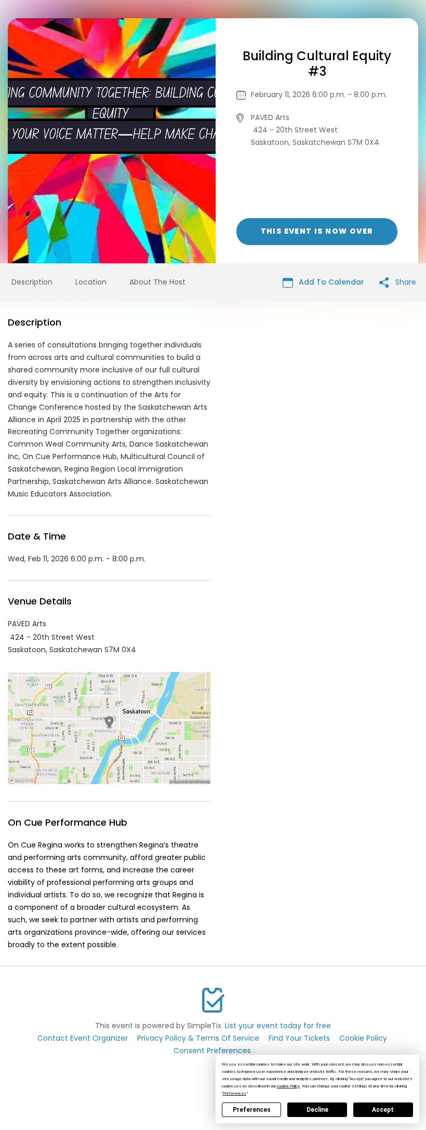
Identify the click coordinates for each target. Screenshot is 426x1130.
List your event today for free (278, 1025)
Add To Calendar (330, 282)
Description (31, 282)
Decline (317, 1109)
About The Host (157, 282)
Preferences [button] (234, 1093)
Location (90, 282)
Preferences (252, 1109)
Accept (383, 1109)
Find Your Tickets (299, 1038)
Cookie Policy (363, 1038)
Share (404, 282)
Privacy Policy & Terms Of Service (198, 1038)
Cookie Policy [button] (288, 1086)
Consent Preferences (212, 1050)
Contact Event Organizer (82, 1038)
